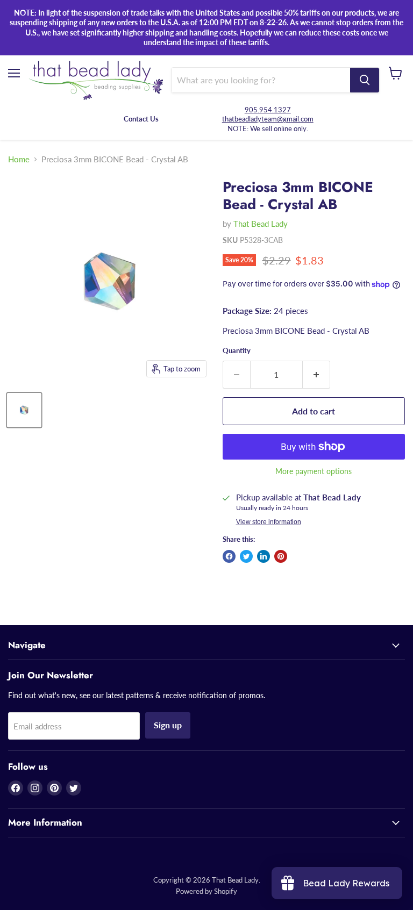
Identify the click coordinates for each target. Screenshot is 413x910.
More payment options (313, 471)
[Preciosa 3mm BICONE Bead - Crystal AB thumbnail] (24, 410)
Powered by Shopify (206, 891)
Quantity (237, 351)
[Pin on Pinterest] (280, 556)
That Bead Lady (260, 223)
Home (19, 159)
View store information (268, 522)
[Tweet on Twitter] (246, 556)
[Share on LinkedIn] (263, 556)
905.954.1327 (268, 109)
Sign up (168, 725)
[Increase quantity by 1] (316, 375)
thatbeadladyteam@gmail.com (268, 118)
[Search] (364, 80)
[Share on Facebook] (229, 556)
